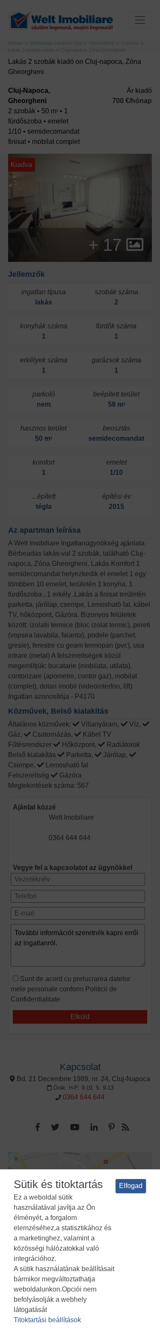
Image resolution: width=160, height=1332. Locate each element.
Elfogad (131, 1185)
